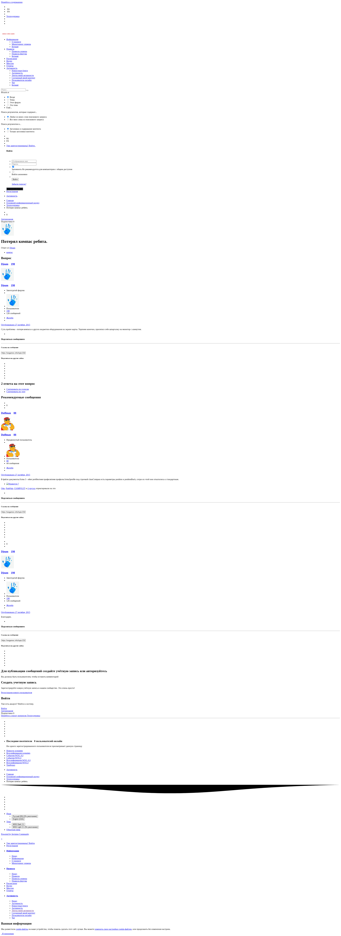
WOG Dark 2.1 (18, 824)
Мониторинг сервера (21, 44)
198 (13, 264)
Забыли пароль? (19, 184)
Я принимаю (7, 934)
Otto (3, 488)
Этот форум (15, 102)
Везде (12, 97)
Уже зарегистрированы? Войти (21, 146)
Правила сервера (19, 51)
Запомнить (17, 169)
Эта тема (14, 105)
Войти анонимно (19, 174)
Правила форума (19, 54)
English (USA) (18, 819)
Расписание (11, 58)
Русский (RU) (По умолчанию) (25, 816)
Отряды (9, 66)
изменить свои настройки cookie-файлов (113, 929)
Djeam (12, 248)
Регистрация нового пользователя (16, 692)
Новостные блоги (20, 70)
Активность (11, 68)
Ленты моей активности (23, 75)
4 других (31, 488)
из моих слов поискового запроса (28, 117)
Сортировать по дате (15, 391)
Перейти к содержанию (12, 2)
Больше (15, 46)
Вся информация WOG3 (17, 763)
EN (8, 12)
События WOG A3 (14, 755)
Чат (13, 82)
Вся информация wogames (18, 753)
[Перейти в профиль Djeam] (7, 235)
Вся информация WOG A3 (18, 760)
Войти (15, 179)
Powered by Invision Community (15, 834)
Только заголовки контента (22, 131)
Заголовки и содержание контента (25, 129)
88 (15, 413)
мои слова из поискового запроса (27, 119)
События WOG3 (13, 758)
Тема (8, 822)
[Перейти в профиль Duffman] (7, 429)
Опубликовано (15, 325)
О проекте (16, 42)
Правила (10, 49)
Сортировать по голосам (17, 389)
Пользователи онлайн (22, 80)
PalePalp (9, 488)
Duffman (6, 413)
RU (8, 9)
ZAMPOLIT (19, 488)
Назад (14, 856)
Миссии (10, 63)
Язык (8, 814)
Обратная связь (13, 830)
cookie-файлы (22, 929)
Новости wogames (14, 751)
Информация (12, 39)
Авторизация (7, 219)
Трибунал (10, 765)
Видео (9, 61)
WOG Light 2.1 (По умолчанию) (25, 827)
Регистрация (12, 191)
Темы (12, 100)
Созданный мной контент (23, 78)
